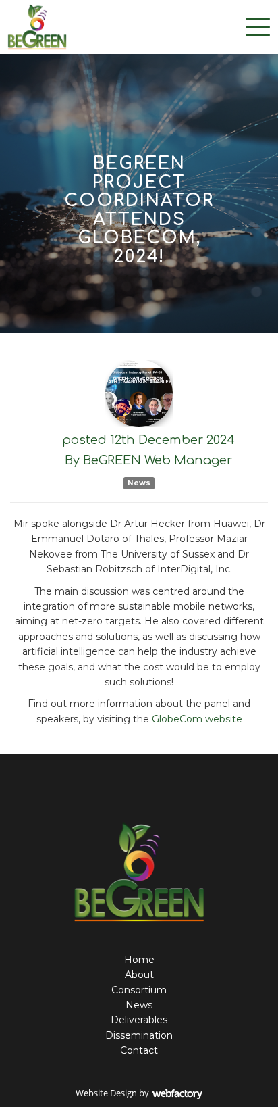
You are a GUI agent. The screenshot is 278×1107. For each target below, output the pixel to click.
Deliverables (139, 1020)
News (139, 482)
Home (139, 960)
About (139, 974)
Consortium (139, 990)
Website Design (106, 1093)
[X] (127, 791)
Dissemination (139, 1035)
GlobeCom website (197, 719)
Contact (139, 1050)
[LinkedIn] (151, 791)
